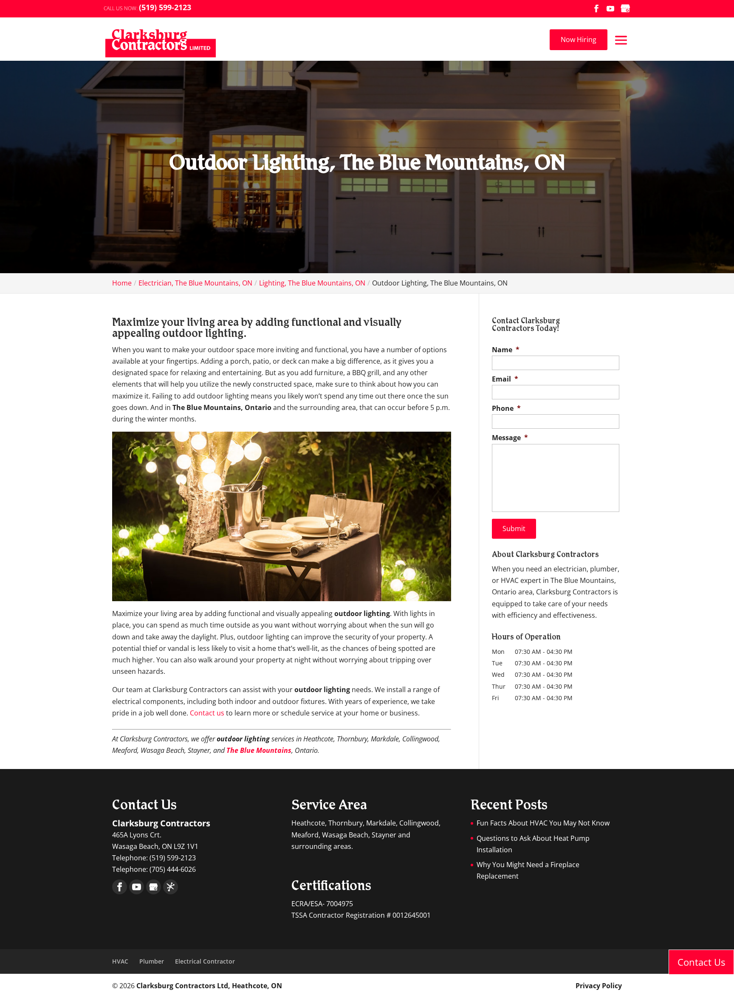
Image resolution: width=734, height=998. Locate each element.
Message (510, 437)
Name (505, 349)
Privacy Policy (599, 985)
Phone (506, 408)
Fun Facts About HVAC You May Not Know (543, 823)
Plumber (151, 961)
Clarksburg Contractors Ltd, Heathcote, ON (209, 985)
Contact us (207, 713)
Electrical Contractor (205, 961)
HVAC (120, 961)
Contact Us (701, 962)
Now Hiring (578, 39)
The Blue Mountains (258, 750)
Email (505, 379)
